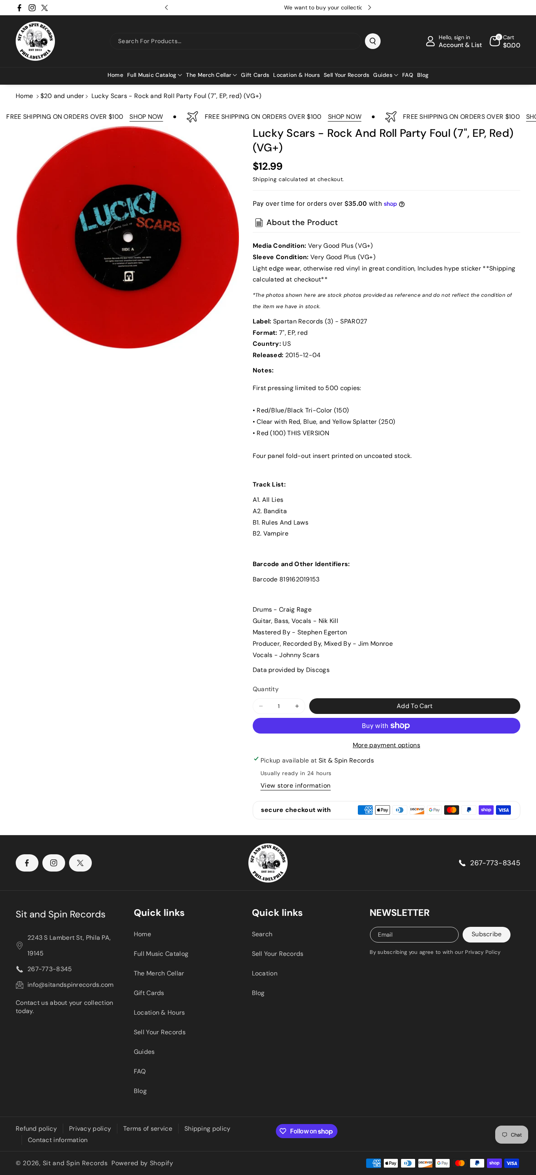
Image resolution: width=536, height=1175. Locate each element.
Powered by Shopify (142, 1163)
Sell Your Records (160, 1032)
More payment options (386, 745)
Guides (144, 1052)
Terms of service (147, 1128)
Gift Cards (149, 993)
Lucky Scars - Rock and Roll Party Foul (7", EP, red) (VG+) (176, 96)
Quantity (266, 689)
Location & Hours (159, 1012)
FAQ (140, 1071)
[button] (154, 74)
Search (262, 934)
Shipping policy (207, 1128)
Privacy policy (90, 1128)
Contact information (58, 1140)
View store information (296, 785)
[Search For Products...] (373, 41)
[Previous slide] (166, 7)
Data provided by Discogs (291, 670)
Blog (140, 1091)
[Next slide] (369, 7)
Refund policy (36, 1128)
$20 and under (62, 96)
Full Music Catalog (161, 954)
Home (24, 96)
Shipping (265, 179)
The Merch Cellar (159, 973)
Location (264, 973)
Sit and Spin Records (61, 914)
